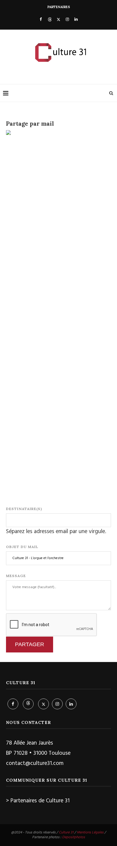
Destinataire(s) (24, 508)
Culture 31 (66, 833)
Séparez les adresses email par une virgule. (56, 531)
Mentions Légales (90, 833)
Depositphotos (73, 837)
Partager (29, 644)
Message (16, 575)
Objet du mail (22, 546)
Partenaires (58, 7)
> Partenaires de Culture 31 (38, 800)
